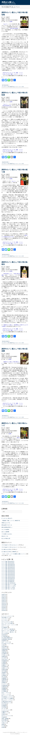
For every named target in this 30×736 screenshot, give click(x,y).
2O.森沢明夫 (4, 679)
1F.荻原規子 (4, 640)
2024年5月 (4, 600)
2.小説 (3, 645)
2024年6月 (4, 599)
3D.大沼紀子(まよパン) (12, 86)
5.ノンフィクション (6, 710)
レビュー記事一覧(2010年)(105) (8, 578)
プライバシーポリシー (22, 732)
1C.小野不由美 (5, 636)
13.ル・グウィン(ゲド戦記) (7, 623)
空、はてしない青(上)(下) (7, 518)
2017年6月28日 (5, 85)
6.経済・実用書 (5, 718)
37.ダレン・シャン (5, 694)
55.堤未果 (4, 717)
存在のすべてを (5, 536)
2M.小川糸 (4, 676)
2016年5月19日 (5, 162)
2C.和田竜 (4, 662)
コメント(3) (21, 256)
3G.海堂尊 (4, 705)
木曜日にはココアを (6, 522)
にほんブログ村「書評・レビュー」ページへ (13, 74)
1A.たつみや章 (5, 633)
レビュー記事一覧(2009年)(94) (8, 580)
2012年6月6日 (5, 501)
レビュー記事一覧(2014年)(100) (8, 573)
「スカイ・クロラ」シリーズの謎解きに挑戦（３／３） (13, 554)
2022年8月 (4, 607)
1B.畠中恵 (4, 635)
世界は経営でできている (7, 525)
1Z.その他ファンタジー (6, 643)
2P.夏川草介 (4, 681)
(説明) (11, 21)
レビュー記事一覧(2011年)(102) (8, 577)
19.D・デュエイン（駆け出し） (8, 632)
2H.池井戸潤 (4, 669)
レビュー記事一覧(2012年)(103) (8, 576)
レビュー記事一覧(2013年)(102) (8, 574)
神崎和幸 (14, 551)
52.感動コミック (5, 712)
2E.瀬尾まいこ (4, 665)
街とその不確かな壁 (6, 538)
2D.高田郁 (4, 663)
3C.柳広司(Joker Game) (6, 701)
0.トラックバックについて (7, 616)
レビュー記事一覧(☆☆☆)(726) (8, 587)
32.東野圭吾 (4, 686)
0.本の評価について (6, 617)
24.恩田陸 (4, 650)
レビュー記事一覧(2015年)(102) (8, 571)
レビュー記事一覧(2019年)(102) (8, 565)
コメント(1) (21, 503)
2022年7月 (4, 609)
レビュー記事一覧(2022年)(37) (8, 561)
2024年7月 (4, 597)
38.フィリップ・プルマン (7, 695)
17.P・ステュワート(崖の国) (7, 629)
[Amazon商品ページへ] (24, 17)
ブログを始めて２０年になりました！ (10, 545)
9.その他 (3, 725)
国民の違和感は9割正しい (7, 527)
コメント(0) (21, 86)
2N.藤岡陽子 (4, 678)
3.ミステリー (4, 86)
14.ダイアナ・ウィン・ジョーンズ (9, 624)
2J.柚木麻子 (4, 672)
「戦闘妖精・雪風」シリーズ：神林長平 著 (11, 520)
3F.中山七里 (4, 704)
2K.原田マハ (4, 673)
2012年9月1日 (5, 415)
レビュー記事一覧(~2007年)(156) (8, 583)
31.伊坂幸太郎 (4, 685)
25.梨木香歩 (4, 652)
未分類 (3, 727)
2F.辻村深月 (4, 666)
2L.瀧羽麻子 (4, 675)
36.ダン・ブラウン (5, 692)
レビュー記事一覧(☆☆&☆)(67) (8, 588)
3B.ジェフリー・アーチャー (7, 699)
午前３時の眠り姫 (7, 105)
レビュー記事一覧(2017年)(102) (8, 568)
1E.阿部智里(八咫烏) (6, 639)
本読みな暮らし (8, 2)
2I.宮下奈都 (4, 671)
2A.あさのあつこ (5, 659)
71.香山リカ (4, 723)
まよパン (6, 24)
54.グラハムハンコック (6, 715)
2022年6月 (4, 610)
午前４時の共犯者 (14, 28)
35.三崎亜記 (4, 691)
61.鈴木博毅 (4, 720)
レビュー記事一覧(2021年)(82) (8, 563)
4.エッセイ (4, 708)
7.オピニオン (4, 721)
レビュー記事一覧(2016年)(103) (8, 570)
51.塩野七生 (4, 711)
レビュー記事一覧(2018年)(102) (8, 567)
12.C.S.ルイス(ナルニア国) (7, 622)
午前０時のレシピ (8, 273)
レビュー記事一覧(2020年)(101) (8, 564)
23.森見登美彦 (4, 649)
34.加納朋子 (4, 689)
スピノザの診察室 (5, 529)
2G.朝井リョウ (5, 668)
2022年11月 (4, 603)
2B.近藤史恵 (4, 660)
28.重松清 (4, 656)
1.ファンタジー (5, 619)
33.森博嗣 (4, 688)
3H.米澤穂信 (4, 707)
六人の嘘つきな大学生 (6, 549)
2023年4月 (4, 601)
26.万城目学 (4, 653)
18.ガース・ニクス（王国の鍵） (8, 630)
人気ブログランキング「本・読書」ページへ (13, 72)
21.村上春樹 (4, 646)
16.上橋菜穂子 (4, 627)
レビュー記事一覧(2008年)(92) (8, 581)
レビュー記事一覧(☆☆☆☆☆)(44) (9, 584)
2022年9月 (4, 606)
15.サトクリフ (4, 626)
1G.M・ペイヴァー (5, 642)
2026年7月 (4, 594)
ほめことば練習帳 (5, 531)
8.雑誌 (3, 724)
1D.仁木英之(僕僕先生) (6, 637)
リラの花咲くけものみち (7, 534)
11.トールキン (4, 620)
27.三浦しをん (4, 655)
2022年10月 (4, 604)
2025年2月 (4, 596)
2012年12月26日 (5, 341)
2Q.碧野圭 (4, 682)
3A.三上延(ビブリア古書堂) (7, 698)
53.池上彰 (4, 714)
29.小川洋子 (4, 658)
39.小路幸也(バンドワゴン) (7, 697)
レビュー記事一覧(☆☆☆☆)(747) (9, 586)
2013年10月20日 (5, 254)
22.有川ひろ (4, 647)
